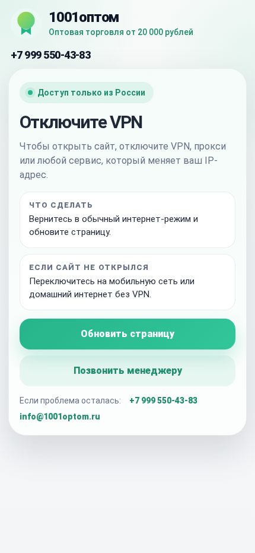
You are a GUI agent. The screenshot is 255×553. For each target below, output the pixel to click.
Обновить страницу (127, 333)
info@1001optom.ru (60, 416)
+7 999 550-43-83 (50, 55)
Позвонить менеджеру (128, 370)
